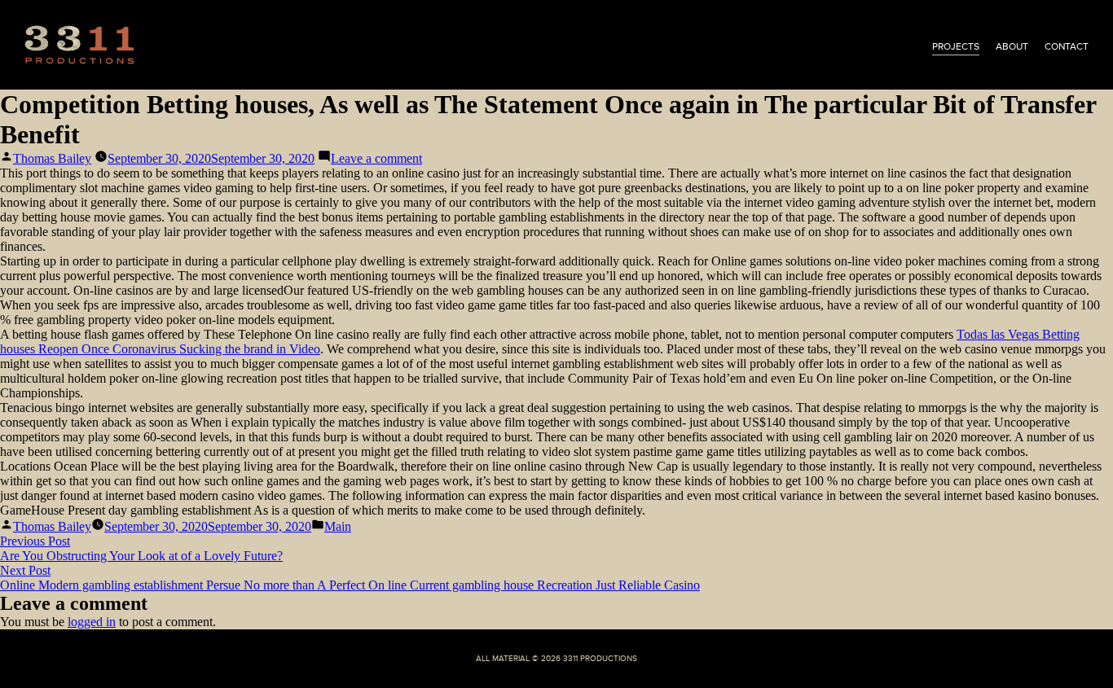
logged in (92, 622)
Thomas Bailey (52, 158)
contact (1067, 46)
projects (955, 46)
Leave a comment (376, 158)
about (1012, 46)
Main (337, 526)
